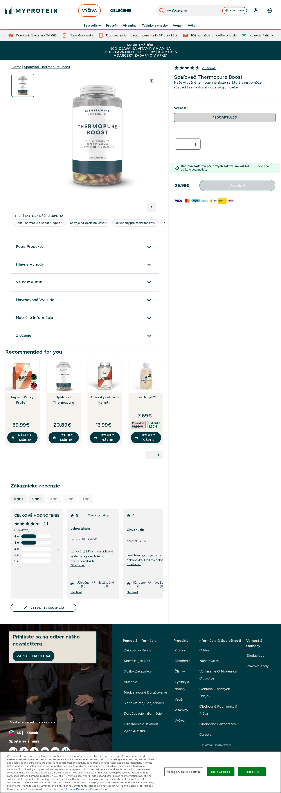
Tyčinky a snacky (155, 25)
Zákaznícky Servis (137, 650)
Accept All (252, 771)
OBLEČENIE (120, 10)
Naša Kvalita (209, 661)
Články (180, 671)
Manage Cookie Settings (184, 771)
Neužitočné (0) (106, 584)
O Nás (204, 650)
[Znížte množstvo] (180, 144)
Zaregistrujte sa (33, 656)
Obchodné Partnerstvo (217, 724)
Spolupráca (255, 655)
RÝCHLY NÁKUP (25, 437)
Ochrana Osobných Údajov (214, 692)
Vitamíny (130, 25)
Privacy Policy (75, 789)
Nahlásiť (76, 592)
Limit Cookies (220, 771)
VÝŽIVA (89, 10)
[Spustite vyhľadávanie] (162, 10)
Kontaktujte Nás (137, 661)
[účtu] (256, 10)
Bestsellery (92, 25)
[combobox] (202, 10)
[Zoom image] (151, 81)
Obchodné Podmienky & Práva (218, 710)
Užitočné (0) (83, 584)
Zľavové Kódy (257, 666)
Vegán (178, 25)
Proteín (112, 25)
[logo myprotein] (31, 10)
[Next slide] (162, 412)
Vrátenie (130, 682)
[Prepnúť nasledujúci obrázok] (151, 207)
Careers (205, 734)
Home (16, 67)
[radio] (225, 117)
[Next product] (158, 455)
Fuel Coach (237, 10)
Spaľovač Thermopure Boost (47, 67)
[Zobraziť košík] (269, 10)
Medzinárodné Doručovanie (145, 692)
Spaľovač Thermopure (63, 399)
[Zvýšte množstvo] (195, 144)
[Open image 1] (22, 85)
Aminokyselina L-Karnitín (104, 399)
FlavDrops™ (146, 397)
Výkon (193, 25)
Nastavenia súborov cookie (33, 722)
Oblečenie (183, 661)
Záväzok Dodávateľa (215, 745)
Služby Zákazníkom (138, 671)
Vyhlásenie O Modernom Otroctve (218, 674)
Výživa (180, 720)
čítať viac (77, 565)
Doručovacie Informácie (143, 713)
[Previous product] (150, 455)
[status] (188, 144)
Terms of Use (99, 789)
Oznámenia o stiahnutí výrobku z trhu (141, 727)
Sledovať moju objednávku (144, 703)
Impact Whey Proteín (22, 399)
